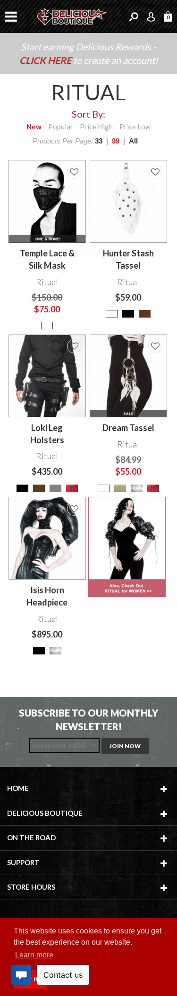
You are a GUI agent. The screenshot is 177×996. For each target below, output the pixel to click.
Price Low (135, 126)
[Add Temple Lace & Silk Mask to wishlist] (74, 172)
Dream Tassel (128, 427)
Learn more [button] (34, 955)
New (34, 126)
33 (98, 141)
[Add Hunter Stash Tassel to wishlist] (155, 172)
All (133, 141)
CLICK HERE (46, 60)
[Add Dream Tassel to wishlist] (155, 346)
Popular (60, 126)
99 (115, 141)
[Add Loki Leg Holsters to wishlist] (74, 346)
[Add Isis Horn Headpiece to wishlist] (74, 509)
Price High (96, 126)
